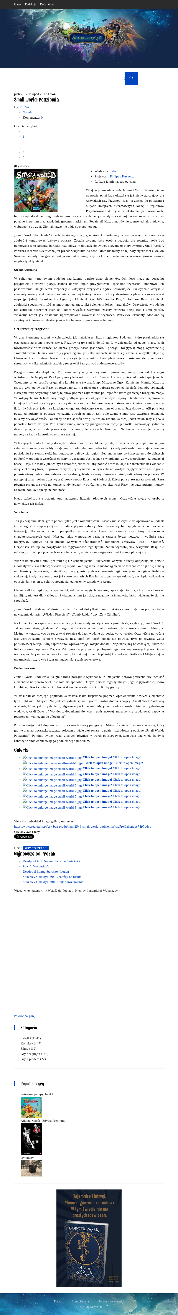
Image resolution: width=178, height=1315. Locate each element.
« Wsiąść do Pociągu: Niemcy (66, 890)
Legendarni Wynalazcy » (103, 890)
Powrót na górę (24, 1016)
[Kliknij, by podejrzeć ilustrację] (36, 190)
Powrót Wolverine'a (36, 866)
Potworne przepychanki (37, 1094)
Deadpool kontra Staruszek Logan (46, 871)
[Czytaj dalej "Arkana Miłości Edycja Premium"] (31, 1139)
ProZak (25, 107)
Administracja (80, 1301)
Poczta (58, 1301)
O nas (17, 4)
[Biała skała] (89, 1237)
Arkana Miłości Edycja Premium (43, 1120)
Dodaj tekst (47, 4)
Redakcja (30, 4)
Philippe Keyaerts (122, 176)
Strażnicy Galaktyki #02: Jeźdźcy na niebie (52, 876)
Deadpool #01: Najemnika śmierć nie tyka (51, 861)
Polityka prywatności (111, 1301)
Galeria (28, 112)
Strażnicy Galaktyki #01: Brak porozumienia (53, 882)
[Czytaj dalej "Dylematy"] (31, 1168)
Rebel (113, 171)
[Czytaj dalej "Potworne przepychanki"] (31, 1107)
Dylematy (27, 1157)
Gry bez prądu (35, 848)
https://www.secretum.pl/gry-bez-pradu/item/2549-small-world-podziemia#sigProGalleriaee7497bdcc (82, 826)
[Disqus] (89, 952)
